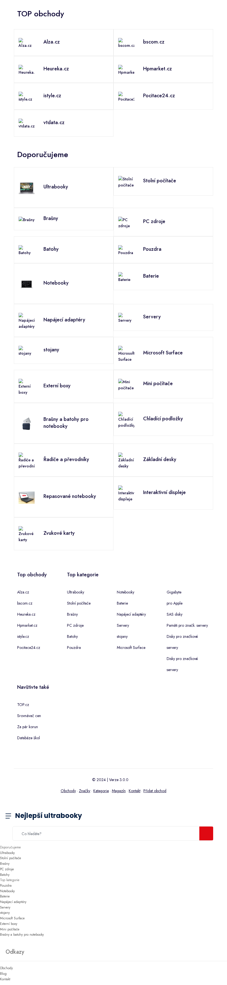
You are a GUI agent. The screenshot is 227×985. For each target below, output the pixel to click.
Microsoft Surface (131, 647)
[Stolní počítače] (126, 181)
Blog (3, 973)
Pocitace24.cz (28, 647)
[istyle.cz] (26, 96)
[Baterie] (126, 277)
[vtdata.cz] (26, 123)
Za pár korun (27, 727)
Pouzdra (74, 647)
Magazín (119, 791)
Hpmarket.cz (27, 625)
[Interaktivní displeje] (126, 493)
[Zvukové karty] (26, 534)
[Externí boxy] (26, 386)
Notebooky (125, 592)
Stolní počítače (79, 603)
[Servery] (126, 317)
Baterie (122, 603)
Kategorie (101, 791)
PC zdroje (75, 625)
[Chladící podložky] (126, 419)
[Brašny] (26, 219)
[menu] (12, 816)
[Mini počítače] (126, 384)
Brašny (72, 614)
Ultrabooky (75, 592)
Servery (123, 625)
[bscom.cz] (126, 42)
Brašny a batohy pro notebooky (22, 934)
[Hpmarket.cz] (126, 69)
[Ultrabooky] (26, 187)
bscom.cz (24, 603)
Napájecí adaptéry (131, 614)
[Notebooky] (26, 283)
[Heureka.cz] (26, 69)
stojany (122, 636)
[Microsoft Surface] (126, 353)
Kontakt (134, 791)
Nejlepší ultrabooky (48, 815)
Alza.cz (23, 592)
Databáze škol (28, 738)
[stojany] (26, 350)
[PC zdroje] (126, 222)
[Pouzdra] (126, 250)
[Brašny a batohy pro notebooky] (26, 423)
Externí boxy (8, 923)
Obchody (68, 791)
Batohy (72, 636)
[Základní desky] (126, 460)
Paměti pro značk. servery (187, 625)
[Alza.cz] (26, 42)
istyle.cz (23, 636)
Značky (84, 791)
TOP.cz (23, 704)
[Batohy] (26, 250)
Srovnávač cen (29, 715)
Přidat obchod (154, 791)
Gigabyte (174, 592)
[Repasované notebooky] (26, 497)
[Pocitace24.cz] (126, 96)
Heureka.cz (26, 614)
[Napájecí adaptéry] (26, 320)
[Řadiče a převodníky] (26, 460)
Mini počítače (9, 929)
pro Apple (174, 603)
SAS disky (174, 614)
